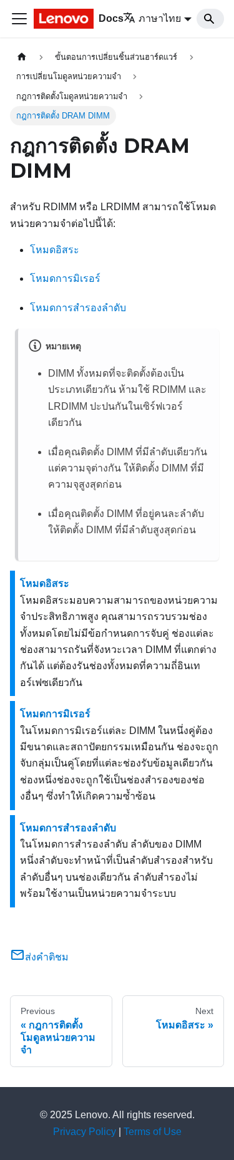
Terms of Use (153, 1131)
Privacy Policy (84, 1131)
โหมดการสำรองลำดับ (78, 307)
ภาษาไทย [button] (160, 18)
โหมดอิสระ (54, 249)
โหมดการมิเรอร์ (65, 278)
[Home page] (22, 57)
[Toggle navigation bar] (19, 18)
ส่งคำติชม (47, 957)
